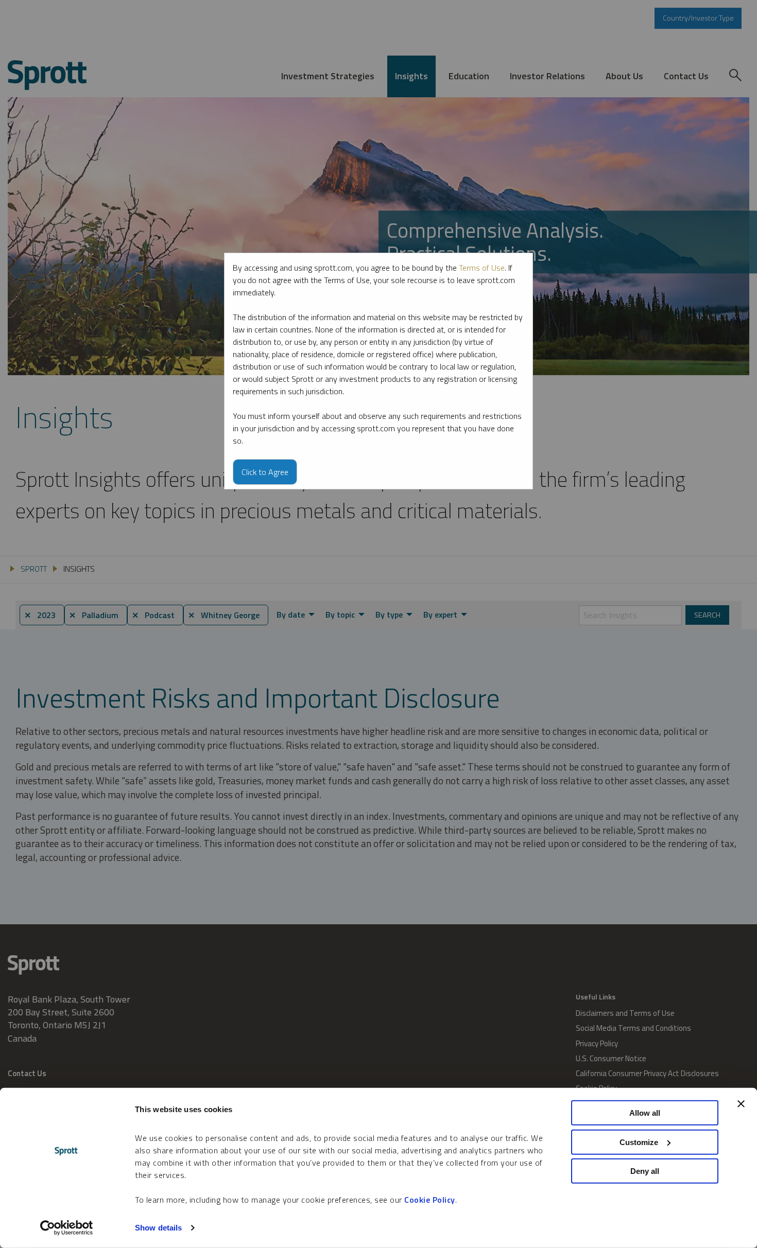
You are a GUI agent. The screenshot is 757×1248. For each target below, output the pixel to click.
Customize (639, 1141)
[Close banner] (741, 1104)
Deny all (644, 1171)
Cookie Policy (429, 1199)
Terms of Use (482, 267)
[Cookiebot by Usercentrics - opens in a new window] (67, 1228)
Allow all (644, 1113)
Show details (158, 1227)
